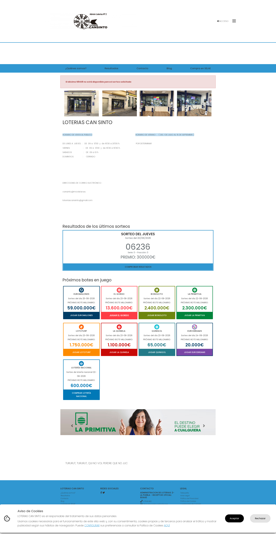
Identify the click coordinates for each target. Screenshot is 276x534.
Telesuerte (184, 493)
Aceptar (234, 518)
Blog (62, 501)
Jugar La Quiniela (119, 352)
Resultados (65, 495)
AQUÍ (167, 525)
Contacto (64, 498)
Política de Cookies (188, 501)
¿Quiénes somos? (68, 493)
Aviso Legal (185, 495)
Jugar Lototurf (81, 352)
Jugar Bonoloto (157, 315)
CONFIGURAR (92, 525)
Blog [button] (169, 68)
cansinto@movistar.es (74, 191)
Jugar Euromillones (81, 315)
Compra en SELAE (68, 504)
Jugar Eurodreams (194, 352)
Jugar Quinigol (157, 352)
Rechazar (260, 518)
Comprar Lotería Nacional (81, 395)
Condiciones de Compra (190, 504)
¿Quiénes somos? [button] (75, 68)
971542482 (147, 501)
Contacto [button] (142, 68)
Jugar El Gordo (119, 315)
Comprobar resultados (138, 266)
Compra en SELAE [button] (200, 68)
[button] (72, 107)
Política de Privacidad (189, 498)
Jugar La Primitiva (194, 315)
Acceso (223, 21)
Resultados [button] (111, 68)
